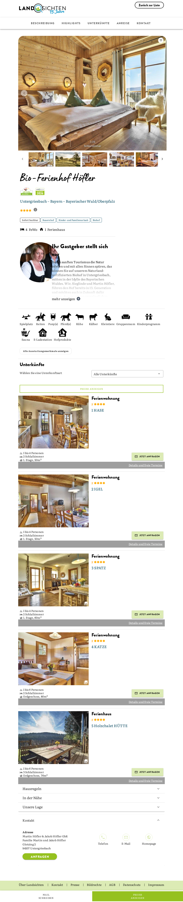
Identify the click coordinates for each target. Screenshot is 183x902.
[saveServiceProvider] (161, 40)
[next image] (160, 93)
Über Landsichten (31, 884)
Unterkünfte (99, 23)
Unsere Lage (33, 806)
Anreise (123, 23)
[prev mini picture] (22, 159)
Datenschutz (132, 884)
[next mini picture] (162, 159)
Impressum (156, 884)
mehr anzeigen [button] (63, 298)
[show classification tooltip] (36, 210)
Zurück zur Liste (149, 5)
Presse (75, 884)
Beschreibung (43, 23)
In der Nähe (32, 797)
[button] (127, 373)
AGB (112, 884)
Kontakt (144, 23)
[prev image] (24, 93)
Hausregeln (32, 788)
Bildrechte (94, 884)
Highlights (71, 23)
